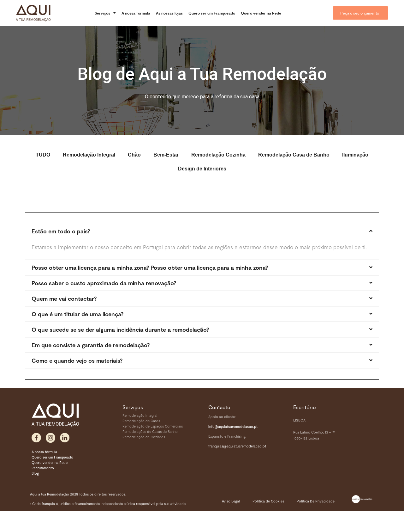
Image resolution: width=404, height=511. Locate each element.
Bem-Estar (166, 154)
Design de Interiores (202, 168)
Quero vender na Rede (261, 13)
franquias (215, 446)
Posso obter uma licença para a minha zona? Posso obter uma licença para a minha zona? (150, 267)
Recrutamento (43, 468)
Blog (35, 473)
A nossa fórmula (136, 13)
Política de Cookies (268, 501)
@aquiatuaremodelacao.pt (244, 446)
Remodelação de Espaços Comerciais (152, 426)
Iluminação (355, 154)
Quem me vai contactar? (64, 298)
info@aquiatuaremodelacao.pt (233, 426)
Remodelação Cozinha (218, 154)
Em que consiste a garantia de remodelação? (91, 345)
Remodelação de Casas (141, 421)
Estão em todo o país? (61, 231)
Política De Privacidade (316, 501)
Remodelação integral (139, 415)
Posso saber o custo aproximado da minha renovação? (104, 283)
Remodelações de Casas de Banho (150, 431)
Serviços (102, 13)
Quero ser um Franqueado (211, 13)
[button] (202, 231)
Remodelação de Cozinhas (143, 437)
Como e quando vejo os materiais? (77, 360)
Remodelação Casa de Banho (294, 154)
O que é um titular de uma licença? (77, 314)
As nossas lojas (169, 13)
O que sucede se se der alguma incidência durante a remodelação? (120, 329)
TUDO (43, 154)
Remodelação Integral (89, 154)
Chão (134, 154)
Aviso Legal (231, 501)
